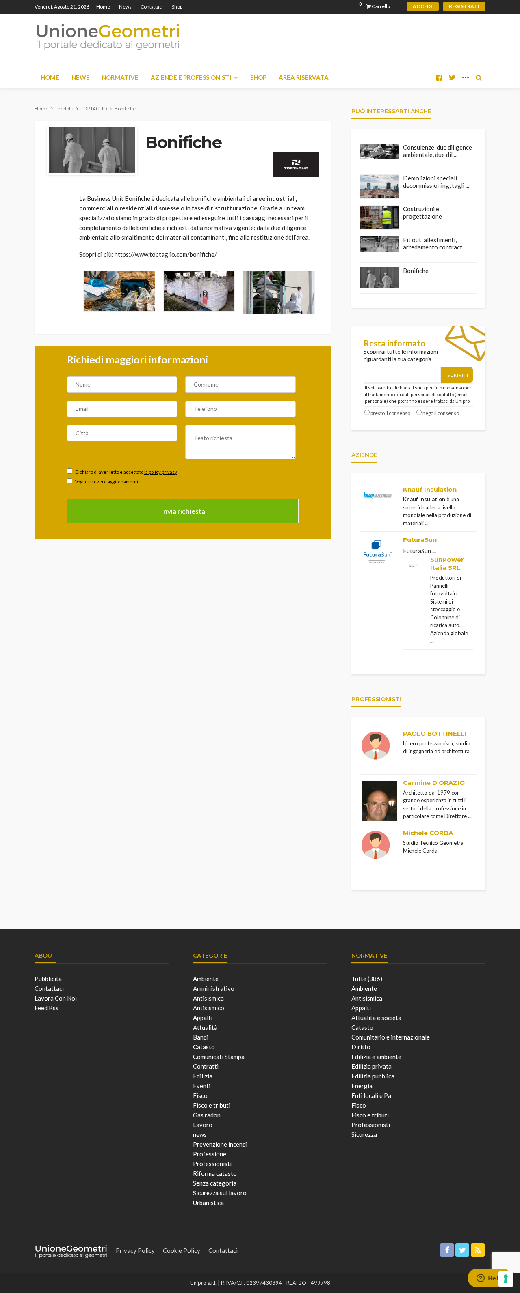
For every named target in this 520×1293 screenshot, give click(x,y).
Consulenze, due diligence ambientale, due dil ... (437, 151)
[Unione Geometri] (108, 36)
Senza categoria (214, 1183)
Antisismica (208, 998)
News (125, 7)
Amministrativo (213, 988)
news (200, 1134)
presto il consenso (390, 413)
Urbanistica (208, 1202)
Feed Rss (46, 1008)
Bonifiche (416, 270)
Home (103, 7)
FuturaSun (420, 539)
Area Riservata (304, 77)
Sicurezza (364, 1134)
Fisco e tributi (211, 1105)
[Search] (478, 77)
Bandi (200, 1037)
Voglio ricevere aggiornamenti (106, 481)
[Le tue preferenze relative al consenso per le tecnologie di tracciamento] (506, 1279)
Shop (177, 7)
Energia (362, 1085)
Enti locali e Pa (371, 1095)
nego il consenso (440, 413)
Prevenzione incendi (220, 1144)
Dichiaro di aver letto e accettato (125, 472)
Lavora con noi (56, 998)
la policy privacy (160, 472)
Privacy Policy (135, 1250)
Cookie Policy (181, 1250)
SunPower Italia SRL (447, 563)
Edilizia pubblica (372, 1076)
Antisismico (208, 1008)
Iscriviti (457, 375)
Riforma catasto (215, 1173)
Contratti (206, 1066)
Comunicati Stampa (219, 1056)
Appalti (202, 1017)
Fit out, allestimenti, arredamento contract (432, 243)
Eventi (201, 1085)
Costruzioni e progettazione (422, 212)
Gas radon (207, 1115)
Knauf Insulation (430, 489)
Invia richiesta (183, 511)
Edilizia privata (371, 1066)
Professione (209, 1154)
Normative (120, 77)
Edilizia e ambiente (376, 1056)
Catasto (204, 1046)
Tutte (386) (366, 978)
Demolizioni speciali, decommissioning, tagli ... (436, 181)
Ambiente (206, 978)
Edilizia (202, 1076)
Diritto (360, 1046)
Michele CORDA (428, 833)
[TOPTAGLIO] (296, 163)
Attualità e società (376, 1017)
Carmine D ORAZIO (434, 782)
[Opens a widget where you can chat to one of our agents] (489, 1279)
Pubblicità (48, 978)
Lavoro (202, 1124)
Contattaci (152, 7)
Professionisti (212, 1163)
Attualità (205, 1027)
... (427, 523)
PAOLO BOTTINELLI (434, 733)
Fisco (200, 1095)
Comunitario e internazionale (390, 1037)
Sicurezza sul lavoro (220, 1192)
